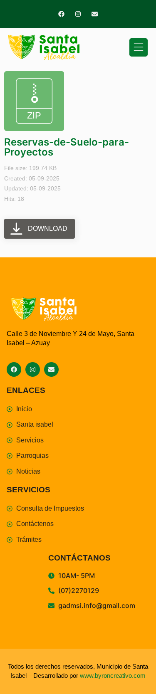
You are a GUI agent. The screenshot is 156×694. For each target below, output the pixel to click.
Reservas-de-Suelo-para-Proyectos (66, 147)
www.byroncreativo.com (113, 675)
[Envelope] (94, 14)
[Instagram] (78, 14)
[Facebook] (61, 14)
